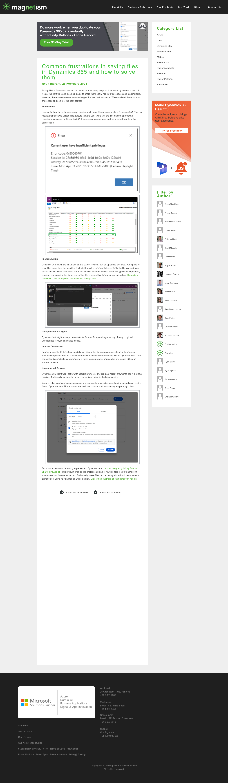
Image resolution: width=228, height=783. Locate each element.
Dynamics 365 (164, 45)
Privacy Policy (40, 748)
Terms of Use (57, 748)
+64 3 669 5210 (108, 721)
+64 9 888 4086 (108, 695)
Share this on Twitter (110, 492)
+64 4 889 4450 (108, 708)
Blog (197, 7)
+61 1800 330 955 (109, 735)
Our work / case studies (30, 742)
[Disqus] (92, 541)
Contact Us (215, 7)
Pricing (72, 754)
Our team (23, 725)
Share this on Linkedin (77, 492)
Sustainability (25, 748)
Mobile (160, 56)
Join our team (25, 731)
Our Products (165, 7)
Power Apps (163, 62)
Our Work (184, 7)
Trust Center (71, 748)
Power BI (161, 73)
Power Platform (165, 78)
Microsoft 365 (164, 51)
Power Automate (165, 67)
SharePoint (162, 84)
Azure (160, 34)
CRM (159, 40)
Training (81, 754)
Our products (24, 737)
